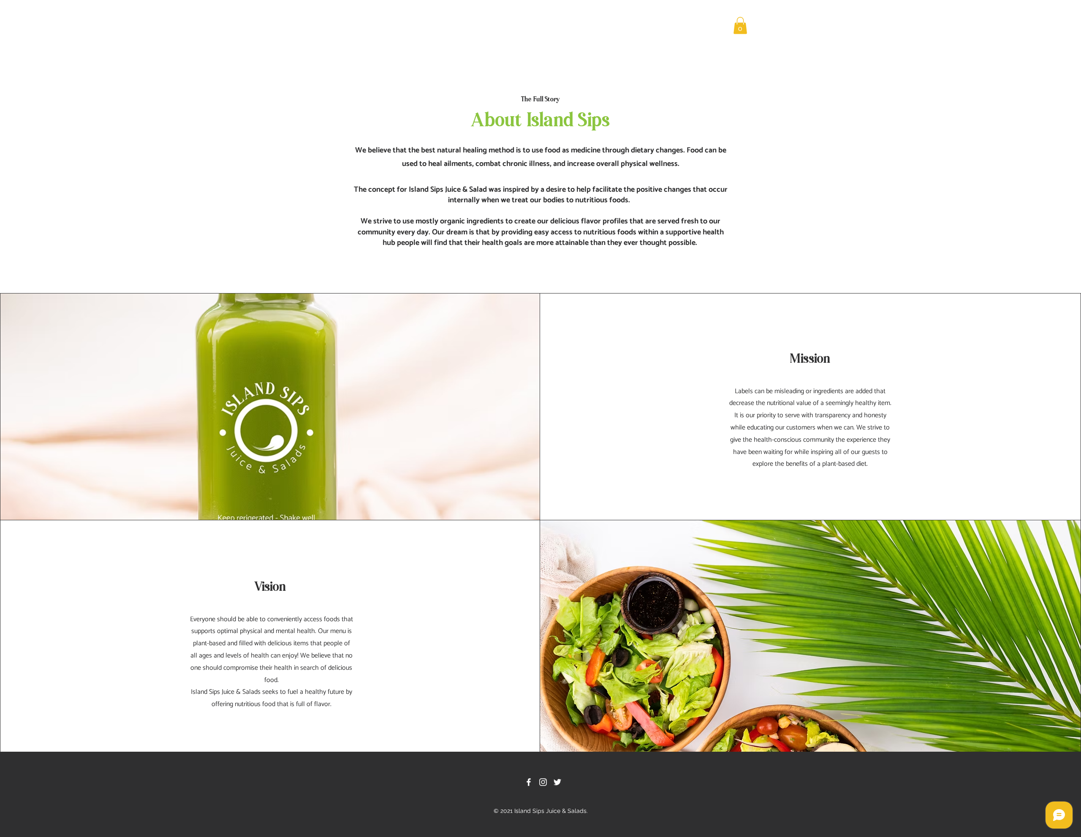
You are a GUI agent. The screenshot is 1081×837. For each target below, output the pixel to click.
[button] (740, 25)
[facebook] (529, 782)
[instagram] (543, 782)
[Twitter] (557, 782)
